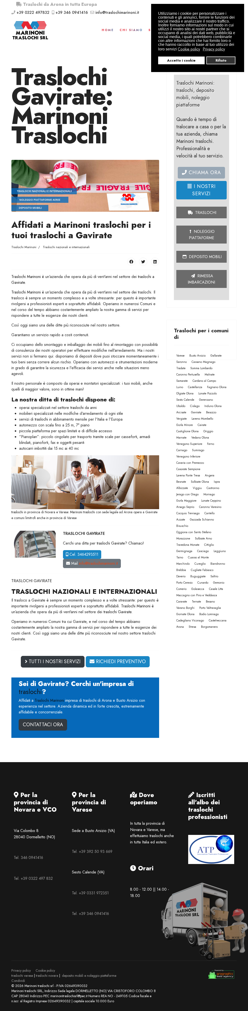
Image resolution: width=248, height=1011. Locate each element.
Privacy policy (21, 970)
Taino (179, 557)
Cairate (202, 425)
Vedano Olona (200, 437)
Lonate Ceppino (211, 500)
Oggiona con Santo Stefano (193, 532)
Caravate (181, 601)
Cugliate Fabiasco (202, 570)
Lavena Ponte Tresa (188, 475)
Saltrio (214, 576)
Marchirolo (183, 564)
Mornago (209, 494)
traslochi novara (47, 975)
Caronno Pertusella (188, 374)
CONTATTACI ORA (43, 724)
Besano (210, 601)
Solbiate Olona (200, 482)
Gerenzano (206, 400)
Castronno (213, 488)
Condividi (18, 980)
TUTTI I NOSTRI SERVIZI (53, 661)
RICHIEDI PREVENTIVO (120, 661)
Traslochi (205, 212)
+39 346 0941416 (71, 12)
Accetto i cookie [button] (181, 60)
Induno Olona (213, 406)
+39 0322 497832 (32, 12)
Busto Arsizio (197, 355)
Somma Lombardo (201, 368)
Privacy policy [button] (214, 49)
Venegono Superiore (189, 444)
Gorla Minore (184, 425)
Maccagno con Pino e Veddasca (196, 595)
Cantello (209, 513)
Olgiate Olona (185, 393)
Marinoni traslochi (82, 512)
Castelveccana (217, 620)
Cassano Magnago (203, 362)
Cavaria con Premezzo (190, 463)
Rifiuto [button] (221, 60)
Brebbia (181, 570)
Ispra (217, 482)
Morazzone (183, 538)
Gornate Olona (185, 614)
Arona (180, 627)
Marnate (181, 437)
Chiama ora (204, 172)
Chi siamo (131, 30)
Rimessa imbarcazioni (201, 279)
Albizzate (182, 488)
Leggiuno (220, 551)
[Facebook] (131, 262)
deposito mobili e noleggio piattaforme (89, 975)
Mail (94, 563)
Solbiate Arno (203, 538)
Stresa (192, 627)
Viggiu (197, 488)
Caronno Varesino (210, 507)
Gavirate (196, 412)
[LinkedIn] (155, 262)
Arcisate (181, 412)
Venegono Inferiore (188, 456)
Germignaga (184, 551)
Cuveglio (200, 564)
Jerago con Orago (187, 494)
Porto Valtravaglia (210, 608)
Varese (180, 355)
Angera (209, 475)
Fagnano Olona (216, 387)
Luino (179, 387)
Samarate (182, 381)
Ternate (196, 601)
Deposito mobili (205, 257)
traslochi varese (22, 975)
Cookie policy (45, 970)
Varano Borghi (185, 608)
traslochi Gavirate (111, 543)
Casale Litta (216, 589)
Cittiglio (209, 545)
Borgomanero (209, 627)
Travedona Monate (187, 545)
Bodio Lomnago (209, 614)
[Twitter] (143, 262)
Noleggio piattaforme (202, 235)
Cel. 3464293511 (83, 554)
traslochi (77, 407)
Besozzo (211, 412)
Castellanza (195, 387)
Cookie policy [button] (189, 49)
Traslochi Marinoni (26, 276)
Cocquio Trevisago (188, 513)
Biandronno (217, 564)
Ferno (210, 444)
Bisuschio (182, 526)
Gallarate (216, 355)
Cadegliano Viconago (190, 620)
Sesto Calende (185, 400)
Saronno (181, 362)
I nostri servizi (204, 190)
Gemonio (218, 582)
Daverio (181, 576)
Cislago (195, 406)
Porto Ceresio (184, 582)
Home (108, 30)
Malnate (210, 374)
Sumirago (198, 450)
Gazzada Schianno (202, 519)
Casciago (203, 551)
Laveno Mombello (202, 418)
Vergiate (181, 418)
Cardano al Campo (204, 381)
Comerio (181, 589)
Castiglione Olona (187, 431)
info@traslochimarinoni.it (117, 12)
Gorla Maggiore (186, 500)
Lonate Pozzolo (207, 393)
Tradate (181, 368)
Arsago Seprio (185, 507)
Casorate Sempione (188, 469)
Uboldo (180, 406)
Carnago (181, 450)
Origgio (208, 431)
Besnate (181, 482)
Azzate (180, 519)
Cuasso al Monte (198, 557)
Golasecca (197, 589)
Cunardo (202, 582)
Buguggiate (198, 576)
